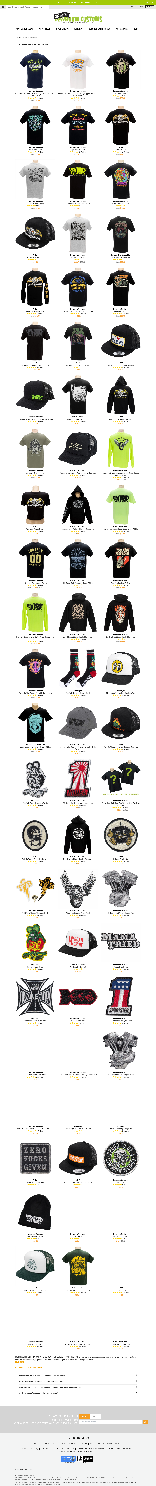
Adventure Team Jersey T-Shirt (35, 583)
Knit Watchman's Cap (35, 1236)
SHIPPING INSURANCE (67, 1451)
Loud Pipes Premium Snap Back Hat (78, 1182)
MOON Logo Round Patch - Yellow (78, 1129)
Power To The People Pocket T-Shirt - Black (35, 693)
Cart (150, 7)
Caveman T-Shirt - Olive (35, 473)
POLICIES (81, 1451)
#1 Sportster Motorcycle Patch (121, 1021)
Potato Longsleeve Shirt (35, 311)
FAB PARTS (72, 1444)
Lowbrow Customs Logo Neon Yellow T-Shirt (121, 529)
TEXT (95, 1416)
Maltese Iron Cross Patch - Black (35, 1021)
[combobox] (27, 7)
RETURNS (44, 1449)
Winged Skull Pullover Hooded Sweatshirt (78, 529)
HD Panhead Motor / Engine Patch (121, 1075)
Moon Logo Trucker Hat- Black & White (120, 693)
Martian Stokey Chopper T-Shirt (78, 1290)
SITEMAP (91, 1451)
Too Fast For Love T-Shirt (120, 583)
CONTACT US (27, 1449)
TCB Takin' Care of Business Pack (35, 913)
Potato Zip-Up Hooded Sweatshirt (121, 419)
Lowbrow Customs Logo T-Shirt (78, 204)
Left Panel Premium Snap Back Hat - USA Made (35, 419)
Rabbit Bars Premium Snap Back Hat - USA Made (35, 1129)
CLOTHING (83, 1444)
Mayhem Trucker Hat (78, 967)
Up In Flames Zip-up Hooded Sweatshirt (78, 637)
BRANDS (111, 1449)
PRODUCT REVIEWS (124, 1449)
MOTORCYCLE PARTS (42, 1444)
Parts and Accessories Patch (35, 1075)
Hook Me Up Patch (121, 1290)
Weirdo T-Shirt (120, 94)
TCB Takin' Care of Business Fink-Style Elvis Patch (78, 1075)
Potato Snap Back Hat (35, 257)
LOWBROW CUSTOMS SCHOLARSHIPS (91, 1449)
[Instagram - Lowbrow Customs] (69, 1438)
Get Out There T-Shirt (78, 257)
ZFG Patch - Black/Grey (35, 1182)
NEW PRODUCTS (59, 1444)
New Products (62, 29)
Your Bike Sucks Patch (120, 1236)
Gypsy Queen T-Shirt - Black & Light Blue (35, 747)
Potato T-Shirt (121, 150)
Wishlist (133, 7)
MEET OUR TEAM (68, 1449)
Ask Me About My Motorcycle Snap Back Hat (121, 747)
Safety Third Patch (35, 1344)
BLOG (117, 1444)
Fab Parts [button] (78, 29)
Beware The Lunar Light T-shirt (78, 365)
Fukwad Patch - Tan (120, 859)
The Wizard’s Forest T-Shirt (120, 257)
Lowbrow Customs (26, 1469)
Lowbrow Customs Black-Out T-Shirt (35, 365)
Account (141, 7)
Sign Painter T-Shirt (78, 150)
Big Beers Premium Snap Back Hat (121, 365)
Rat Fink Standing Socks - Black (78, 693)
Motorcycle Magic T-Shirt (121, 204)
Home (19, 37)
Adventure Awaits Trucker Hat (35, 1290)
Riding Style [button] (45, 29)
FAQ (36, 1449)
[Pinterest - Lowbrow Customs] (87, 1438)
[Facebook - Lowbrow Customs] (73, 1438)
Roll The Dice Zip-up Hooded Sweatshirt (120, 637)
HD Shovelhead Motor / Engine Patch (121, 913)
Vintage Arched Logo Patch (120, 1344)
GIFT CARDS (107, 1444)
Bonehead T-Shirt (120, 311)
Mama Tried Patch (121, 967)
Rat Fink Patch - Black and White (35, 803)
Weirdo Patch (121, 1182)
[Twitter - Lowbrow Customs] (83, 1438)
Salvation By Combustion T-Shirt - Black (78, 311)
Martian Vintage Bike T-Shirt (78, 419)
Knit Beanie (78, 1236)
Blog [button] (136, 29)
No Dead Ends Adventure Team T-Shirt (78, 583)
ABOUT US (55, 1449)
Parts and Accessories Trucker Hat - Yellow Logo (78, 473)
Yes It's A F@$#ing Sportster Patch (78, 1344)
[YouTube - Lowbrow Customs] (78, 1438)
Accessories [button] (122, 29)
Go (145, 1422)
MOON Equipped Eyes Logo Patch (121, 1129)
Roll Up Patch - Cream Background (35, 859)
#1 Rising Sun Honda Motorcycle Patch (78, 803)
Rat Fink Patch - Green (35, 967)
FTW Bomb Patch (78, 1021)
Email (85, 1416)
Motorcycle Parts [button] (24, 29)
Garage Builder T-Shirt (35, 204)
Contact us (149, 2)
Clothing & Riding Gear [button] (99, 29)
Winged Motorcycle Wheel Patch (78, 913)
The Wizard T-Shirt (35, 150)
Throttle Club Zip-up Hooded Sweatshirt (78, 859)
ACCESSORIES (95, 1444)
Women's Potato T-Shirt (35, 529)
